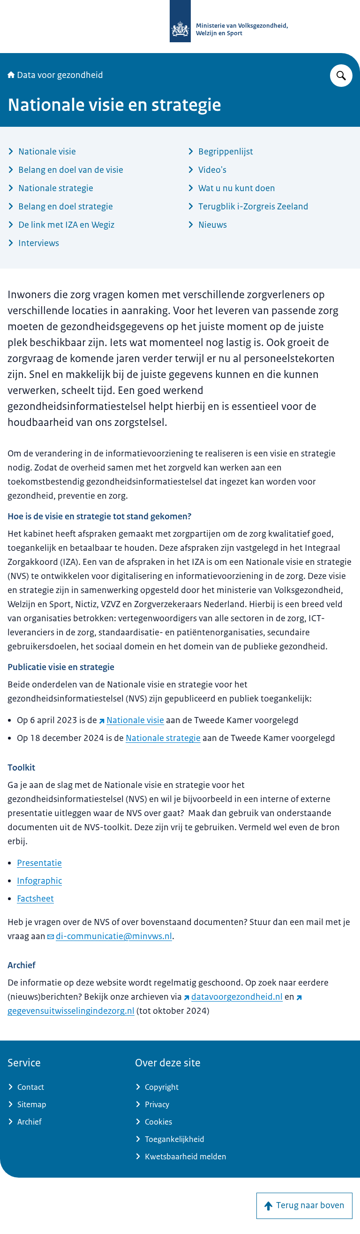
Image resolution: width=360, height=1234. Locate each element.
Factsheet (35, 898)
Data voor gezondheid (60, 75)
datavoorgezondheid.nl (237, 997)
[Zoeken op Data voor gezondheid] (341, 75)
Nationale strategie (163, 738)
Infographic (39, 881)
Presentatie (39, 863)
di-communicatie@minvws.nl (114, 936)
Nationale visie (135, 720)
